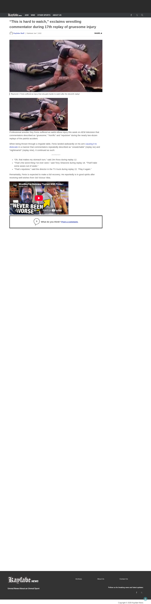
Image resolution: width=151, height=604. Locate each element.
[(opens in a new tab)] (131, 15)
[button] (141, 15)
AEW (27, 15)
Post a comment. (69, 222)
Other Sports (43, 15)
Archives (79, 579)
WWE (33, 15)
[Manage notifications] (145, 599)
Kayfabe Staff (18, 33)
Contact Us (124, 579)
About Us (57, 15)
